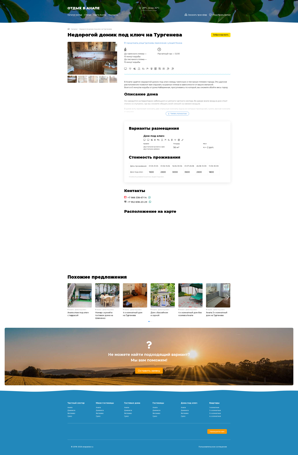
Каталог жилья (75, 15)
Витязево (71, 413)
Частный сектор (76, 403)
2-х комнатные (215, 410)
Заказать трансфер (197, 15)
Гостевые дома (132, 403)
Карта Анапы (99, 15)
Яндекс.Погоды (152, 10)
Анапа (71, 310)
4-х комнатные (215, 416)
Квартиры (214, 403)
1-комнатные (214, 407)
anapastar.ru (88, 447)
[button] (70, 58)
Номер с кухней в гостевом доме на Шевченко (104, 315)
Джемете (71, 410)
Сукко (70, 416)
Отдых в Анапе (84, 8)
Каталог (74, 29)
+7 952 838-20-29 (137, 202)
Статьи (87, 15)
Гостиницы (158, 403)
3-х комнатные (215, 413)
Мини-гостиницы (105, 403)
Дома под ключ (80, 310)
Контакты (113, 15)
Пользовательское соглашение (213, 447)
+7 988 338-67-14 (137, 197)
